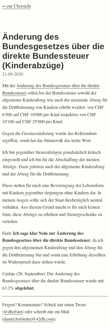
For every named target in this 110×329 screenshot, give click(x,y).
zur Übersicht (19, 6)
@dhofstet (13, 311)
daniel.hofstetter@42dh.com (29, 319)
